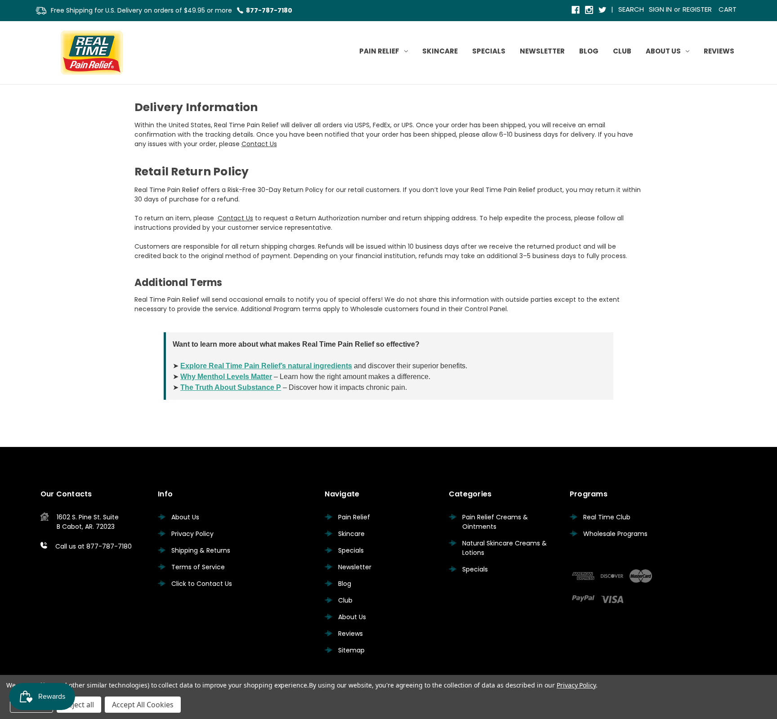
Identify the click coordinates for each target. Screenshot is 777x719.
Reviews (719, 51)
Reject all (79, 705)
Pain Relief (379, 51)
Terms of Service (198, 567)
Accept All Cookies (143, 705)
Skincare (440, 51)
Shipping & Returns (200, 550)
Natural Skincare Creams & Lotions (504, 548)
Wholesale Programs (615, 533)
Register (697, 9)
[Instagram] (589, 10)
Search (631, 9)
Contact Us (259, 143)
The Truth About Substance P (230, 387)
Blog (588, 51)
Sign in (660, 9)
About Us (663, 51)
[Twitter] (603, 10)
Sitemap (351, 650)
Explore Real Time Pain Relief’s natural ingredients (266, 366)
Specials (488, 51)
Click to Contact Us (201, 583)
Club (622, 51)
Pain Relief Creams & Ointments (495, 522)
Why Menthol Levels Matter (226, 376)
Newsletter (542, 51)
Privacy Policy (192, 533)
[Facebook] (576, 10)
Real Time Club (606, 517)
